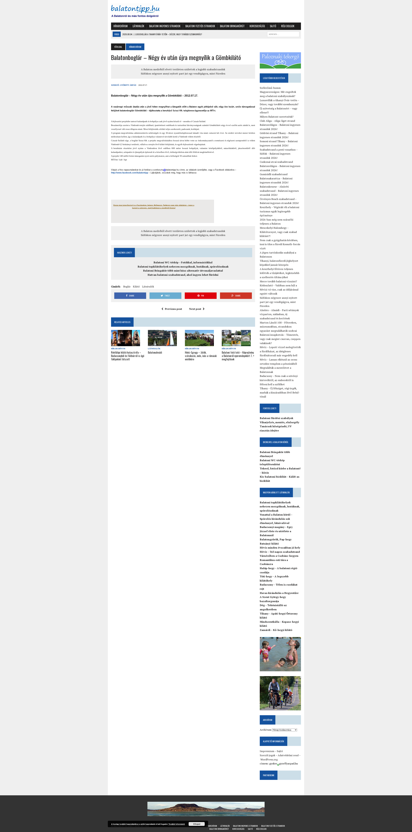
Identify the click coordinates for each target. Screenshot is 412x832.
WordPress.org (269, 759)
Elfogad (196, 824)
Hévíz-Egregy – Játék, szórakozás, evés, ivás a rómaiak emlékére (201, 356)
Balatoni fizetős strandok (200, 26)
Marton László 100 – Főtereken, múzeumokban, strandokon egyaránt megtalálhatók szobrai (278, 327)
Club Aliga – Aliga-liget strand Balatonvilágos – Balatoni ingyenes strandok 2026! (280, 125)
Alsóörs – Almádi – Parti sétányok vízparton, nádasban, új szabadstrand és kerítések (279, 314)
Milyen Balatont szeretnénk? (276, 116)
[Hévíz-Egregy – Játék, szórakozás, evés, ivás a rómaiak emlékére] (199, 344)
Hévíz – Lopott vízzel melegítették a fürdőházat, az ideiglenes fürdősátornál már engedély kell (280, 351)
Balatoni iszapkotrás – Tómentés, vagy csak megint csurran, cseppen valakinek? (280, 339)
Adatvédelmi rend (288, 755)
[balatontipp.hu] (141, 11)
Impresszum (267, 751)
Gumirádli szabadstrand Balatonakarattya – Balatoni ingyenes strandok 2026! (276, 178)
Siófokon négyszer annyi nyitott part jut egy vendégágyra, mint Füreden (183, 73)
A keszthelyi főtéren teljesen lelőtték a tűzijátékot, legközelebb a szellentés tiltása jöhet (279, 273)
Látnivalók (138, 26)
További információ (177, 824)
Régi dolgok (287, 26)
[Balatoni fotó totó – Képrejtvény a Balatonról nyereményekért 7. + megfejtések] (236, 344)
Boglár (127, 286)
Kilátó (136, 286)
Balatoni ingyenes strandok (164, 26)
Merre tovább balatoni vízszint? (278, 281)
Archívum (265, 729)
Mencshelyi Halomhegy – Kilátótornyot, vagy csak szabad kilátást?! (278, 232)
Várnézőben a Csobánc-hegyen (279, 556)
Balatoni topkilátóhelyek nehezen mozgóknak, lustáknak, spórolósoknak (183, 266)
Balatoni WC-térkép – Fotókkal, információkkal (183, 262)
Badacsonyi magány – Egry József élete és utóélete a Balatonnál (276, 531)
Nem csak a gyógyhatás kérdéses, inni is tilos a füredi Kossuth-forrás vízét (280, 244)
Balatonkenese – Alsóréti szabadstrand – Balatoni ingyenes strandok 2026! (279, 191)
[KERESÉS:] (283, 34)
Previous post (173, 309)
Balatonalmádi (155, 352)
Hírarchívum (120, 26)
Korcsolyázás (257, 26)
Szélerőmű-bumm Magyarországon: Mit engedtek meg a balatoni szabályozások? (278, 92)
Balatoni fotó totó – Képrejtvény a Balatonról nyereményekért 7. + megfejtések (238, 356)
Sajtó (273, 26)
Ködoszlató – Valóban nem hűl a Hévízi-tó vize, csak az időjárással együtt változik (279, 289)
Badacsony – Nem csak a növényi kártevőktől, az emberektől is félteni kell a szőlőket (279, 380)
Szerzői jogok (267, 755)
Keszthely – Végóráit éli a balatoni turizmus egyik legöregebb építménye (279, 211)
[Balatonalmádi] (162, 344)
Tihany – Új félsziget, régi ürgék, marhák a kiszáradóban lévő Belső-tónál (280, 392)
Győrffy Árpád (128, 85)
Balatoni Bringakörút (232, 26)
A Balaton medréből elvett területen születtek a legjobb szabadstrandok (183, 69)
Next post (195, 309)
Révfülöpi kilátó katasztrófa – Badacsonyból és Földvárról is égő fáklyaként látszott (127, 356)
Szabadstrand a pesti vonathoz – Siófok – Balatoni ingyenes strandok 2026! (279, 154)
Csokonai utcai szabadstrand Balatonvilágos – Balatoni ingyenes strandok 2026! (280, 166)
